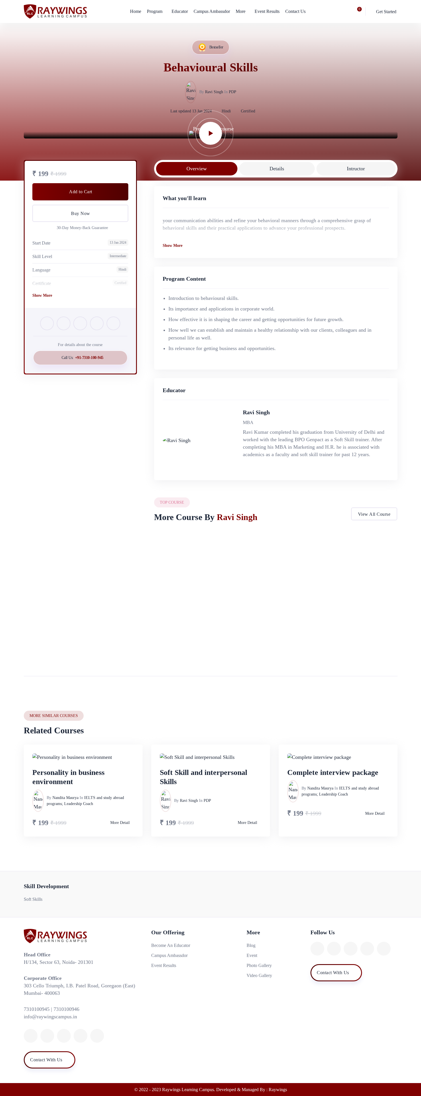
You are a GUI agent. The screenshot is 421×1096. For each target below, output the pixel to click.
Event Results (267, 11)
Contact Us (295, 11)
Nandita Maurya (65, 798)
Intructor (356, 168)
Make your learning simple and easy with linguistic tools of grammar (213, 602)
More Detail (249, 649)
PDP (232, 92)
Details (276, 168)
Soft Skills (33, 899)
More (240, 11)
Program (154, 11)
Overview (196, 168)
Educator (180, 11)
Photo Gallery (259, 965)
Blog (251, 945)
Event (252, 955)
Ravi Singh (214, 92)
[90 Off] (339, 568)
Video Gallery (259, 975)
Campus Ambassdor (212, 11)
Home (135, 11)
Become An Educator (170, 945)
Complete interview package (332, 772)
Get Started (386, 11)
